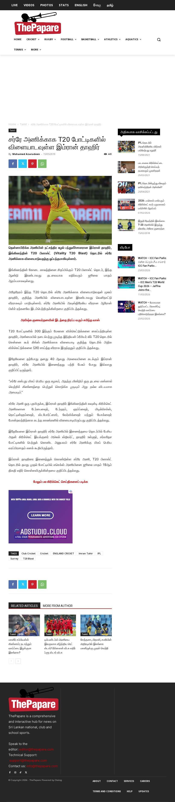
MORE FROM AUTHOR (58, 606)
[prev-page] (11, 661)
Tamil (23, 124)
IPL (99, 553)
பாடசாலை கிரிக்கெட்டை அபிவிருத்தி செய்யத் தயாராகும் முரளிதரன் (150, 167)
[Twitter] (22, 163)
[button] (159, 39)
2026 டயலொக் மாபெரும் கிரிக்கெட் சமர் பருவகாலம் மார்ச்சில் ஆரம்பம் (151, 204)
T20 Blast (28, 558)
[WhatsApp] (42, 163)
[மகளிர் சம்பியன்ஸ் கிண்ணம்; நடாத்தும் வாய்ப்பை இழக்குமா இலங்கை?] (24, 625)
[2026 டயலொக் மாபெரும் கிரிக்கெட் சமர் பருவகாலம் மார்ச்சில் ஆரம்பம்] (126, 205)
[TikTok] (20, 771)
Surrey (14, 558)
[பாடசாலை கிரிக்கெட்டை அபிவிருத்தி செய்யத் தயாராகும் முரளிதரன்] (126, 167)
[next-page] (18, 661)
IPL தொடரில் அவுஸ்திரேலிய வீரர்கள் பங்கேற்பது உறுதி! (150, 146)
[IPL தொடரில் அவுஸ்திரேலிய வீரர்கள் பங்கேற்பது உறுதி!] (126, 147)
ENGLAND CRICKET (63, 553)
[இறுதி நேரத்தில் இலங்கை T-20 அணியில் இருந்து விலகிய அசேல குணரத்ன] (126, 225)
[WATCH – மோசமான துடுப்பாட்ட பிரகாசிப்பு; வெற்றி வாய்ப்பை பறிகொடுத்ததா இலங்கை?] (126, 307)
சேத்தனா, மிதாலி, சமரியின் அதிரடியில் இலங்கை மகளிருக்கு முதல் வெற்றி (96, 644)
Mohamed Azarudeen (26, 154)
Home (12, 124)
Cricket (44, 553)
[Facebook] (13, 163)
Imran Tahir (86, 553)
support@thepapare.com (28, 760)
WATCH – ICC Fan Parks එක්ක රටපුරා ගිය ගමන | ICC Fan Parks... (152, 262)
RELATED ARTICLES (24, 606)
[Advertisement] (87, 87)
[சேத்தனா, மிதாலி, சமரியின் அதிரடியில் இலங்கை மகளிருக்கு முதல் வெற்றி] (96, 625)
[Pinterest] (32, 163)
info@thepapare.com (42, 766)
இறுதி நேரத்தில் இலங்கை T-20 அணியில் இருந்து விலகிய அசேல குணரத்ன (151, 224)
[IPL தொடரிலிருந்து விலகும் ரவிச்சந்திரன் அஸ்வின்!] (126, 187)
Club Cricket (28, 553)
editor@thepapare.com (36, 749)
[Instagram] (15, 771)
